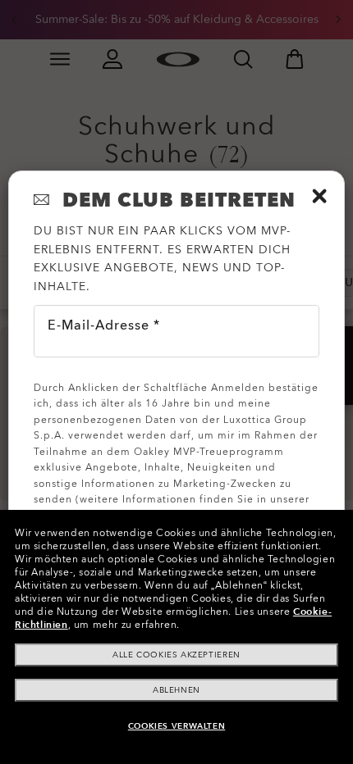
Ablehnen (176, 690)
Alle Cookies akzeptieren (176, 655)
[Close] (319, 196)
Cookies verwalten (176, 726)
